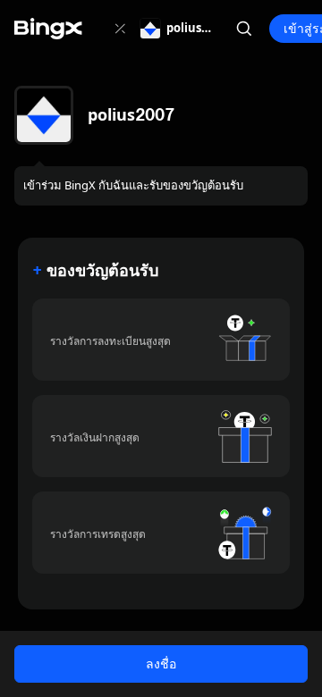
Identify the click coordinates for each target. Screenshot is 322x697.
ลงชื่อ (161, 663)
